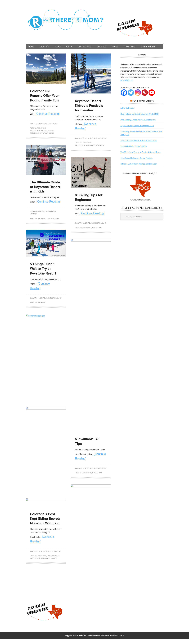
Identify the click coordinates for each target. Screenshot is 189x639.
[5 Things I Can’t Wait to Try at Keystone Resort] (46, 255)
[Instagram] (138, 92)
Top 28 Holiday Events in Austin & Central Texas (140, 152)
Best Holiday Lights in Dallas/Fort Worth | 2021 (139, 113)
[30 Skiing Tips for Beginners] (91, 186)
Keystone (44, 133)
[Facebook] (124, 92)
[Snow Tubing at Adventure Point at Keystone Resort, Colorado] (46, 499)
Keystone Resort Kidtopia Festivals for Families (89, 105)
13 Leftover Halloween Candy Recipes (136, 158)
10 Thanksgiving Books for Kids (133, 146)
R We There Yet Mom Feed (143, 101)
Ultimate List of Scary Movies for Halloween (138, 163)
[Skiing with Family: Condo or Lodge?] (91, 486)
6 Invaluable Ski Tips (87, 441)
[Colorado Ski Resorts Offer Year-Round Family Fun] (46, 82)
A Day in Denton (127, 108)
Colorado (34, 133)
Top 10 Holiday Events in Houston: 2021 (137, 125)
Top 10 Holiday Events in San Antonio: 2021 (138, 140)
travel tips (97, 227)
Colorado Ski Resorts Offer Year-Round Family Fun (45, 95)
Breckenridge (47, 130)
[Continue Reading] (47, 113)
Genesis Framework (101, 635)
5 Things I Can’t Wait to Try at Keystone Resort (43, 268)
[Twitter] (131, 92)
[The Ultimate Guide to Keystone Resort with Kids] (46, 173)
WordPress (114, 635)
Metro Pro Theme (85, 635)
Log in (122, 635)
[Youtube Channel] (151, 92)
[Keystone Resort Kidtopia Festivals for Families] (91, 92)
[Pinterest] (145, 92)
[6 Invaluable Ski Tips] (91, 240)
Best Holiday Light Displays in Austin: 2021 (138, 119)
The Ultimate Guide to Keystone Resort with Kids (45, 187)
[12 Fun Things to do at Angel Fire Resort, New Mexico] (46, 408)
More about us (126, 80)
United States (53, 218)
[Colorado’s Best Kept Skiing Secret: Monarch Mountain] (46, 315)
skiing (51, 133)
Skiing (43, 128)
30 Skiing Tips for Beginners (88, 197)
